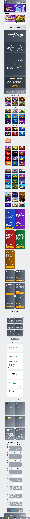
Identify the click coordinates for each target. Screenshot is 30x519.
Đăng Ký (23, 2)
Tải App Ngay (15, 86)
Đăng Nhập (18, 2)
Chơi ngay (9, 280)
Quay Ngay (10, 267)
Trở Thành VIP (20, 247)
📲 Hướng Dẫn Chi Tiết (15, 338)
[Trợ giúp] (29, 510)
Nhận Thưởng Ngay (10, 227)
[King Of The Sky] (10, 18)
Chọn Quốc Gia (23, 0)
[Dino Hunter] (20, 18)
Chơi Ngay (9, 247)
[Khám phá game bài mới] (15, 8)
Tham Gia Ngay (20, 225)
